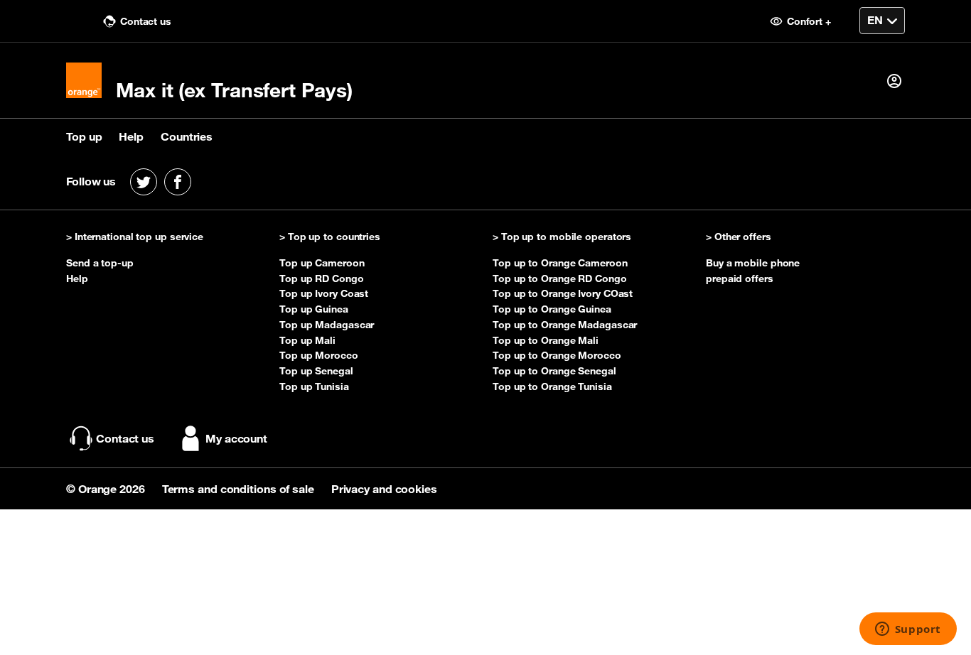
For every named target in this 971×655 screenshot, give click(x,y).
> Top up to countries (329, 237)
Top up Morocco (318, 355)
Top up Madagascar (326, 324)
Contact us (144, 21)
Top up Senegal (316, 370)
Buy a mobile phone (753, 262)
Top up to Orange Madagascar (565, 324)
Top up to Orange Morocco (557, 355)
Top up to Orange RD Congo (560, 278)
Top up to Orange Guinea (552, 309)
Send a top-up (100, 262)
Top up (84, 136)
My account (236, 438)
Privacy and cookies (384, 489)
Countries (187, 136)
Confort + (807, 21)
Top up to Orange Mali (546, 340)
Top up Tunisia (314, 386)
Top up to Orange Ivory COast (563, 293)
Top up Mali (307, 340)
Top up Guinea (313, 309)
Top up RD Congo (321, 278)
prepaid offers (739, 278)
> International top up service (134, 237)
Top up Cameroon (322, 262)
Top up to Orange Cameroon (560, 262)
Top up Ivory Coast (323, 293)
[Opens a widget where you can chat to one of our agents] (908, 630)
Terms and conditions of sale (239, 489)
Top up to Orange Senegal (554, 370)
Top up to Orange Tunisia (552, 386)
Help (131, 136)
